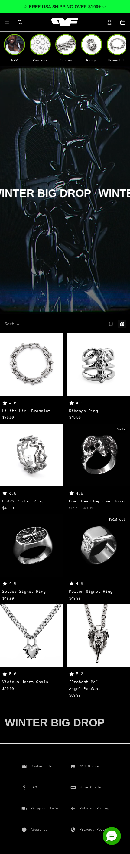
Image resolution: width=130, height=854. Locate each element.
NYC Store (89, 766)
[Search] (20, 22)
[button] (12, 324)
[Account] (109, 22)
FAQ (34, 787)
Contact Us (41, 766)
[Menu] (7, 22)
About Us (39, 829)
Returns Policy (94, 808)
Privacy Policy (94, 829)
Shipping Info (44, 808)
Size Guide (90, 787)
